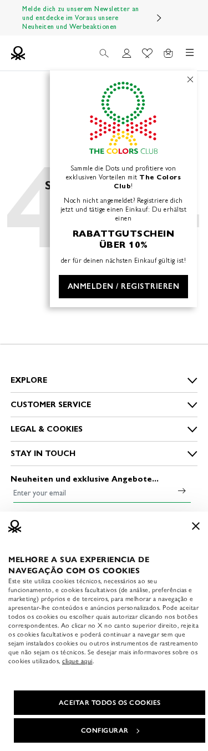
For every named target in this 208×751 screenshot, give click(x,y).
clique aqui (77, 661)
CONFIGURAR (105, 730)
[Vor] (159, 18)
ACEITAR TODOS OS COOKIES (110, 703)
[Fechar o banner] (196, 526)
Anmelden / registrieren (124, 286)
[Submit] (182, 490)
